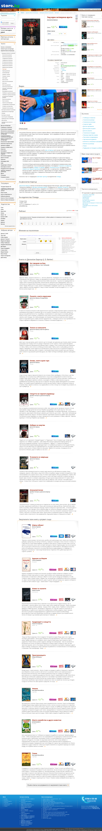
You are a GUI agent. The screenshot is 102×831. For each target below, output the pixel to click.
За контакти (98, 0)
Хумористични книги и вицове (7, 122)
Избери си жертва (39, 167)
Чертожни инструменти (89, 139)
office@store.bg (96, 808)
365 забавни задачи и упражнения (50, 809)
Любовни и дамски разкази (8, 94)
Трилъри (57, 12)
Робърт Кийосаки (5, 242)
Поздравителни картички (7, 168)
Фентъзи (4, 83)
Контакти (6, 800)
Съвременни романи (7, 58)
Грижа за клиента (90, 0)
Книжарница (7, 10)
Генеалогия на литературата (49, 801)
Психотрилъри (5, 72)
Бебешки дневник (5, 196)
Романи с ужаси (6, 74)
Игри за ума (4, 192)
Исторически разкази (7, 63)
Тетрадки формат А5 (6, 186)
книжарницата (92, 189)
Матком (3, 224)
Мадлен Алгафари (5, 241)
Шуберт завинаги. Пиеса (48, 800)
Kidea (2, 209)
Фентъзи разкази (6, 85)
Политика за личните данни (96, 828)
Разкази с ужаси (6, 76)
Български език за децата (89, 200)
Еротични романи (6, 99)
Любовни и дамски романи (8, 93)
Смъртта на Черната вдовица (31, 169)
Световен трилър (42, 176)
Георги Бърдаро (5, 248)
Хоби (2, 163)
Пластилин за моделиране (90, 137)
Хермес (2, 220)
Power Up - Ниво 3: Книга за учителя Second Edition (54, 813)
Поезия (3, 113)
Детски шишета (87, 130)
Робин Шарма (4, 237)
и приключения (26, 820)
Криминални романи (7, 65)
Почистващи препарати (26, 803)
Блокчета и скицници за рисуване (92, 141)
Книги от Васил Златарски (7, 200)
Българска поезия (6, 115)
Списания (3, 175)
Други (2, 173)
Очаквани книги (5, 177)
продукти (26, 807)
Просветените (86, 197)
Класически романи (7, 55)
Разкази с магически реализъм (7, 89)
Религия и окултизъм (6, 143)
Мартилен (3, 211)
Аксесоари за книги (6, 166)
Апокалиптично (54, 167)
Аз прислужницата (87, 196)
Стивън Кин (4, 250)
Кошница (6, 802)
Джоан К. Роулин (5, 239)
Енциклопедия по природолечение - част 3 (52, 798)
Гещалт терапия (86, 201)
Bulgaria (84, 207)
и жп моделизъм (28, 815)
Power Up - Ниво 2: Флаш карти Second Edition (53, 802)
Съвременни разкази (7, 60)
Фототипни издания (6, 155)
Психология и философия (7, 141)
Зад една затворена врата (39, 187)
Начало (5, 798)
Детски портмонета (88, 126)
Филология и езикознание (7, 131)
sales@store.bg (95, 807)
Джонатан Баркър (52, 20)
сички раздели (5, 22)
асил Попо (4, 253)
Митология (4, 120)
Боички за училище (88, 143)
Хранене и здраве (5, 145)
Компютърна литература (7, 49)
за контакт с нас (93, 806)
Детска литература (5, 125)
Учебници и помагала (89, 117)
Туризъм (3, 159)
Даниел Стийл (4, 233)
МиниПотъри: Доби (47, 818)
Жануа (2, 213)
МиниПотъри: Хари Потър (48, 804)
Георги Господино (5, 255)
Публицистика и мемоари (8, 118)
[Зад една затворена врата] (31, 32)
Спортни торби (87, 124)
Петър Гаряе (86, 198)
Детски (24, 809)
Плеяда (62, 69)
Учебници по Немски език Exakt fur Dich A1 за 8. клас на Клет (7, 189)
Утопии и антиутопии (7, 106)
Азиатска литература (7, 102)
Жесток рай (85, 204)
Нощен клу (45, 816)
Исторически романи (7, 62)
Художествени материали (26, 806)
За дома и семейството (6, 147)
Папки (85, 146)
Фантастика (5, 79)
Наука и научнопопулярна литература (7, 133)
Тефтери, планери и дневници (6, 171)
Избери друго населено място (70, 44)
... (34, 289)
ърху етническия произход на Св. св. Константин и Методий (56, 814)
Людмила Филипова (6, 244)
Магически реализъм (7, 86)
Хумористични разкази (7, 108)
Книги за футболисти (6, 194)
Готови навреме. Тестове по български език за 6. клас (54, 815)
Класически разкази (7, 56)
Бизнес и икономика (6, 47)
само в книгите (5, 23)
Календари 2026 (5, 161)
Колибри (3, 218)
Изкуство (3, 149)
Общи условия (87, 828)
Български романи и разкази (8, 109)
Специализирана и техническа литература (7, 136)
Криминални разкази (7, 67)
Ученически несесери (89, 122)
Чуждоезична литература (8, 111)
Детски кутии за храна (89, 128)
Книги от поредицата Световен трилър (88, 16)
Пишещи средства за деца (90, 135)
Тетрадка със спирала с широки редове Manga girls (54, 808)
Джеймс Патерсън (63, 187)
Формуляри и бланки (6, 165)
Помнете (44, 810)
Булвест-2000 (4, 216)
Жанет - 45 (3, 215)
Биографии (4, 151)
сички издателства (10, 226)
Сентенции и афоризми (7, 117)
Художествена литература (32, 12)
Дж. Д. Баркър (49, 150)
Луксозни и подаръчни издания (7, 153)
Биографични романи (7, 91)
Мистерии (4, 78)
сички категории (10, 179)
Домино (3, 222)
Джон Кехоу (4, 257)
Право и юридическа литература (6, 139)
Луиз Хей (3, 235)
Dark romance (5, 101)
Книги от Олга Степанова (7, 198)
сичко (27, 816)
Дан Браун (3, 246)
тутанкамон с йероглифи (88, 194)
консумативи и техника (27, 804)
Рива (2, 207)
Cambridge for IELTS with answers (90, 205)
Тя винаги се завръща (64, 166)
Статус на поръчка (8, 803)
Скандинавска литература (8, 104)
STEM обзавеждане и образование (25, 814)
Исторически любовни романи (7, 97)
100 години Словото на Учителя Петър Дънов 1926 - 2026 (55, 812)
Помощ (5, 806)
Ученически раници (88, 120)
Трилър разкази (6, 71)
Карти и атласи (5, 157)
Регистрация (7, 804)
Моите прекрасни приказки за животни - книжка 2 (53, 803)
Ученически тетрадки (89, 133)
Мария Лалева (4, 252)
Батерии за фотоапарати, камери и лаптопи (26, 824)
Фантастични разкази (7, 81)
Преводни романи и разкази (46, 12)
